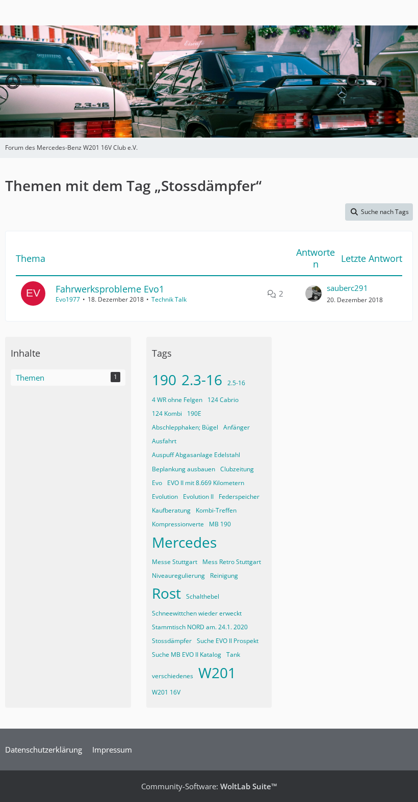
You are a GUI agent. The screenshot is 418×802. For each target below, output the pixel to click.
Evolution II (198, 496)
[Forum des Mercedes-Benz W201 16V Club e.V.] (22, 81)
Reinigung (224, 575)
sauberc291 (347, 288)
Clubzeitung (237, 469)
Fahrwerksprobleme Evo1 (110, 289)
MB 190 (220, 524)
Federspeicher (239, 496)
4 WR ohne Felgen (177, 399)
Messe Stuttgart (174, 561)
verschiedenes (172, 676)
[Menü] (405, 81)
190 (164, 379)
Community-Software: (209, 786)
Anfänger (236, 427)
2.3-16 (201, 379)
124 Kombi (167, 413)
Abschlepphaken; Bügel (185, 427)
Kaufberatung (171, 510)
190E (194, 413)
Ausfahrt (164, 441)
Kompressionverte (178, 524)
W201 (217, 672)
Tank (233, 654)
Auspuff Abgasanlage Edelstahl (196, 454)
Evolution (165, 496)
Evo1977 (68, 299)
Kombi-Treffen (216, 510)
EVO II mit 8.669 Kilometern (205, 482)
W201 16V (166, 692)
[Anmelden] (379, 81)
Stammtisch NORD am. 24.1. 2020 (200, 627)
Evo (157, 482)
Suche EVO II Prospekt (227, 640)
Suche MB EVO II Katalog (186, 654)
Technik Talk (169, 299)
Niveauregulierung (178, 575)
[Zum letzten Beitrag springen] (313, 293)
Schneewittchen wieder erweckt (197, 613)
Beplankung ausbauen (183, 469)
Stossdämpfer (172, 640)
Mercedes (184, 542)
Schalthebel (202, 596)
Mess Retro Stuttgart (231, 561)
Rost (166, 593)
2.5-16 (236, 383)
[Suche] (354, 81)
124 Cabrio (223, 399)
